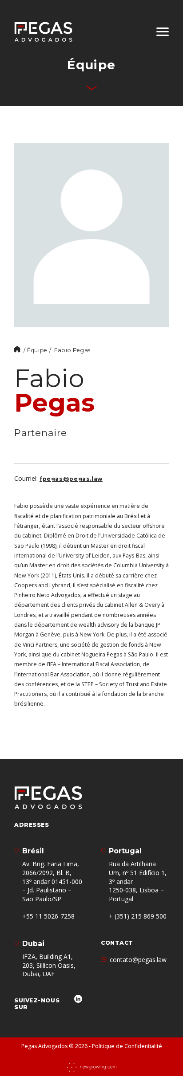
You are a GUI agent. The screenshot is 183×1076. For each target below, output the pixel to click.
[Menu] (162, 31)
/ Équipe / (37, 350)
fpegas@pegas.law (71, 478)
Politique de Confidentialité (127, 1046)
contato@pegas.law (138, 959)
